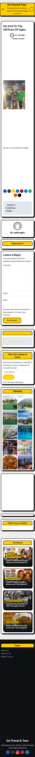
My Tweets (6, 528)
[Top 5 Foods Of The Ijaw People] (10, 462)
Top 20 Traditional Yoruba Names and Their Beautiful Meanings (17, 562)
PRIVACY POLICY (7, 657)
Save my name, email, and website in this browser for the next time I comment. (16, 312)
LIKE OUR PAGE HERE (17, 333)
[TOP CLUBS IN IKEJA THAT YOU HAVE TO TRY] (10, 432)
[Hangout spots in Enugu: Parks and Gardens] (10, 402)
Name (5, 293)
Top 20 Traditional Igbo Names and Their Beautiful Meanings (17, 584)
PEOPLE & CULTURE (14, 557)
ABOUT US (5, 651)
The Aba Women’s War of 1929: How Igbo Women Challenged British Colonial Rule (17, 607)
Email (5, 300)
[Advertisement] (17, 62)
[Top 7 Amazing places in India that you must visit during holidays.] (25, 417)
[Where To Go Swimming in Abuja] (25, 432)
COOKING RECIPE (12, 622)
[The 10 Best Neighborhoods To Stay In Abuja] (25, 462)
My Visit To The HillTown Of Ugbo (11, 208)
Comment (7, 265)
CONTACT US (6, 654)
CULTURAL (10, 554)
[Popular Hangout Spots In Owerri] (10, 447)
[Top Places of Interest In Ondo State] (25, 402)
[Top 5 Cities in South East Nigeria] (10, 417)
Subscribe (8, 377)
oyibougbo (21, 35)
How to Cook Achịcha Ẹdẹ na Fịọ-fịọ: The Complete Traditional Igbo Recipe (16, 627)
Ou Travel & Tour (16, 4)
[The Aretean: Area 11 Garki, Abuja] (25, 447)
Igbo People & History (14, 600)
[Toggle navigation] (2, 9)
